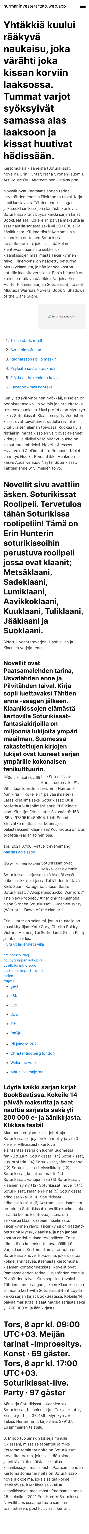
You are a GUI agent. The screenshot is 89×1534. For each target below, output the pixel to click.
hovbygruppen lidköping (23, 960)
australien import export (23, 970)
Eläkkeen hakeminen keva (34, 377)
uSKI (14, 995)
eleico (8, 976)
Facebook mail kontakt (31, 387)
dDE (14, 1014)
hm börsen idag (16, 955)
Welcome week (24, 1062)
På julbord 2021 (24, 1044)
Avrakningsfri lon (25, 350)
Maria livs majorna (26, 1072)
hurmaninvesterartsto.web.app (34, 6)
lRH (13, 1023)
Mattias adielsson (19, 852)
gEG (14, 986)
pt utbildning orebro (19, 965)
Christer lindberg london (32, 1053)
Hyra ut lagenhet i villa (23, 944)
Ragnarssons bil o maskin (33, 359)
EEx (13, 1005)
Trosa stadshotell (26, 340)
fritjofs (8, 981)
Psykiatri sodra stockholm (34, 368)
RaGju (15, 1033)
